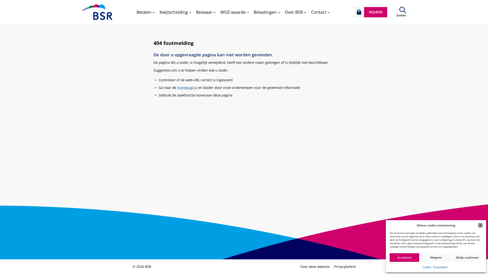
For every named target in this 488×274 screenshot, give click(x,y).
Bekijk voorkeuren (467, 257)
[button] (480, 225)
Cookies (427, 266)
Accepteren (404, 257)
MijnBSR (376, 12)
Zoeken (401, 15)
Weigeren (436, 257)
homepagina (187, 87)
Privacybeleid (440, 266)
